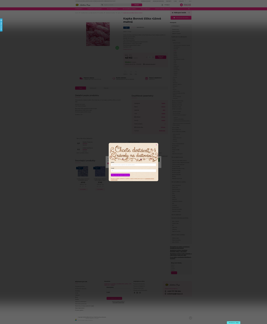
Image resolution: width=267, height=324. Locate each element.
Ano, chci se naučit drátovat (120, 175)
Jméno (112, 162)
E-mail (112, 168)
